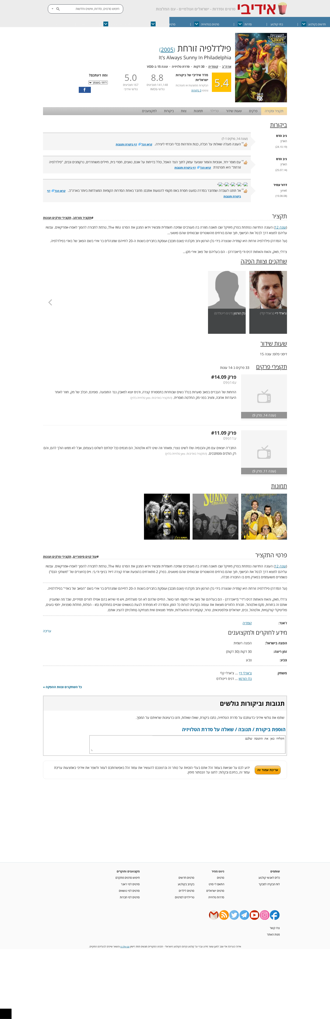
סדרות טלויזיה (216, 897)
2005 (167, 49)
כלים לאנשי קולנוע (269, 877)
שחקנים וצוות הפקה (264, 261)
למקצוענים (149, 111)
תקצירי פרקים (271, 367)
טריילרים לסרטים (184, 897)
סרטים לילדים (186, 891)
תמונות (198, 111)
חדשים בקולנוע (317, 24)
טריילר (214, 111)
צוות (184, 111)
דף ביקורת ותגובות (126, 144)
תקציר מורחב (82, 218)
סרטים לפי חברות (130, 897)
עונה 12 (280, 227)
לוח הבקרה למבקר (269, 884)
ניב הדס (281, 136)
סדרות (248, 24)
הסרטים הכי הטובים (121, 24)
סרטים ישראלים (166, 24)
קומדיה (213, 67)
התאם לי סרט (216, 884)
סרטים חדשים (186, 877)
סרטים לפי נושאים (129, 891)
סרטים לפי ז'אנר (130, 884)
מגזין (82, 24)
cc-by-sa (124, 946)
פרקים (253, 111)
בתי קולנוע (277, 24)
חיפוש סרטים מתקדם (127, 877)
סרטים (220, 877)
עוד (57, 24)
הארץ (283, 141)
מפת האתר (273, 934)
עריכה (47, 631)
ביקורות (169, 111)
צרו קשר (275, 928)
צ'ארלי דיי (281, 313)
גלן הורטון (239, 313)
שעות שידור (234, 111)
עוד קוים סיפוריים (85, 557)
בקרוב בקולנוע (186, 884)
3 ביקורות (196, 90)
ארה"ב (226, 67)
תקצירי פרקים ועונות (57, 218)
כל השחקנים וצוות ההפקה (64, 687)
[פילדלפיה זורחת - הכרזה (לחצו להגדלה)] (261, 101)
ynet (283, 190)
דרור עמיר (280, 185)
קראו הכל (146, 144)
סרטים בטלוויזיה (210, 24)
